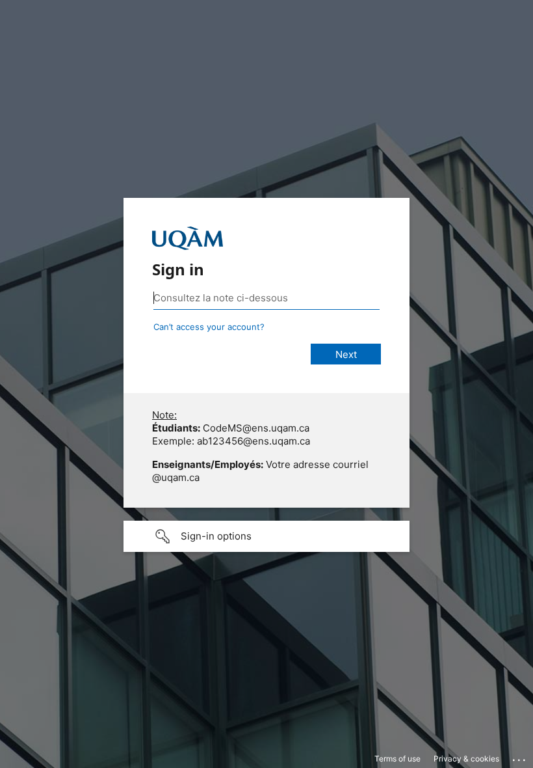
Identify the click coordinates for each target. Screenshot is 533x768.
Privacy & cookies (466, 758)
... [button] (520, 756)
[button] (267, 536)
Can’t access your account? (209, 327)
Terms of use (397, 758)
